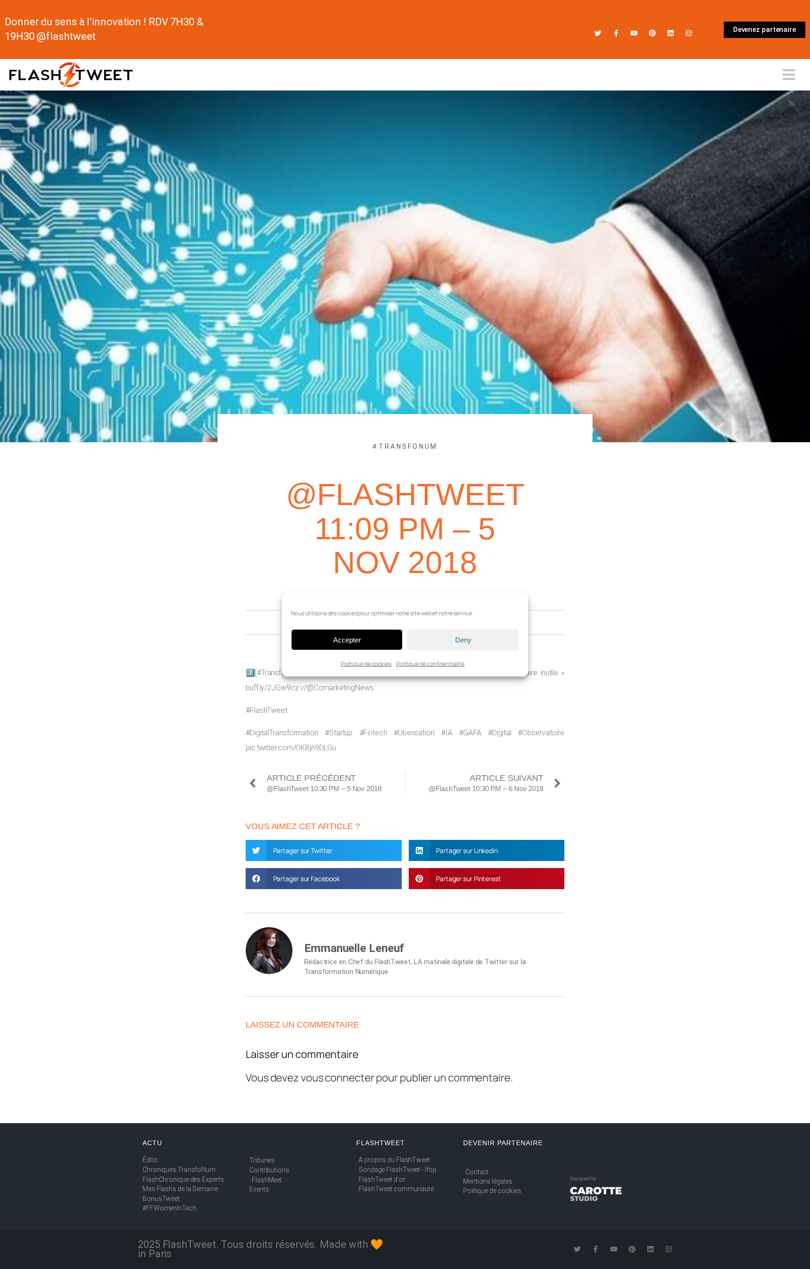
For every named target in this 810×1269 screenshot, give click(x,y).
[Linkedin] (670, 33)
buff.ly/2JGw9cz (272, 687)
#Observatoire (541, 732)
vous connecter (338, 1078)
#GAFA (470, 732)
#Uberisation (414, 732)
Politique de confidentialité (430, 664)
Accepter (347, 639)
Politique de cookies (366, 664)
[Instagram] (688, 33)
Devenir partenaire (503, 1143)
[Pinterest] (652, 33)
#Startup (338, 732)
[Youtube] (634, 33)
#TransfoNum (404, 446)
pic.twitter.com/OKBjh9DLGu (291, 747)
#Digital (499, 732)
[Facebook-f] (616, 33)
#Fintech (373, 732)
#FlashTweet (266, 710)
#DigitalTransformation (282, 732)
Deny (463, 639)
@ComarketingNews (340, 687)
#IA (446, 732)
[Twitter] (597, 33)
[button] (324, 850)
